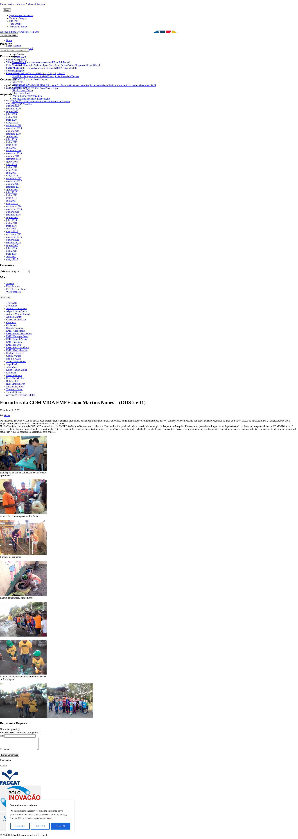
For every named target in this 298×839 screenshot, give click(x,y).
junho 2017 (11, 195)
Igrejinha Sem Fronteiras (21, 15)
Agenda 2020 (19, 56)
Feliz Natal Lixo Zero (16, 65)
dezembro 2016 (13, 206)
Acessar (10, 283)
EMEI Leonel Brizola (16, 339)
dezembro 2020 (13, 100)
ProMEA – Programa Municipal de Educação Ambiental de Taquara (45, 76)
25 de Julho (12, 305)
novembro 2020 (14, 103)
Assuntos (5, 297)
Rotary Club (12, 381)
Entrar (3, 4)
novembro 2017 (14, 181)
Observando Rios (20, 93)
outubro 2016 (12, 212)
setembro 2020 (13, 108)
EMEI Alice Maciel (15, 330)
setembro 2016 (13, 214)
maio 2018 (11, 170)
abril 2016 (11, 228)
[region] (40, 816)
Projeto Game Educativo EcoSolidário (31, 98)
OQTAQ (13, 21)
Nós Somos (18, 54)
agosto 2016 (12, 217)
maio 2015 (11, 253)
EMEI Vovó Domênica (17, 347)
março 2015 (12, 259)
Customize (20, 826)
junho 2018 (11, 167)
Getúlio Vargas (13, 356)
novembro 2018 (14, 153)
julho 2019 (11, 139)
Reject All (40, 826)
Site (2, 736)
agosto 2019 (12, 136)
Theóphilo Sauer (14, 389)
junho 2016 (11, 223)
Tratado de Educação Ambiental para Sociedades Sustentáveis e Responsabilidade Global (56, 65)
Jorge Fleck (12, 364)
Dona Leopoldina (14, 328)
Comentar (5, 749)
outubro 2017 (12, 184)
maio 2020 (11, 119)
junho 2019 (11, 142)
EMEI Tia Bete (13, 344)
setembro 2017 (13, 186)
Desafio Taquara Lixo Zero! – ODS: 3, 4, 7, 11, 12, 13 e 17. (35, 73)
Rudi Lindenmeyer (15, 383)
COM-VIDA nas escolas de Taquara (30, 79)
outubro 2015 (12, 239)
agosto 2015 (12, 245)
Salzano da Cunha (15, 386)
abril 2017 (11, 200)
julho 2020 (11, 114)
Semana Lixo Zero (15, 70)
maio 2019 (11, 145)
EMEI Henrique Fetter (17, 336)
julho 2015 (11, 248)
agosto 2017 (12, 189)
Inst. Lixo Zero (13, 358)
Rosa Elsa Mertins (15, 378)
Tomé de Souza (13, 392)
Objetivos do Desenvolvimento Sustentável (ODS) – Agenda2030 (44, 68)
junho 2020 (11, 117)
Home (9, 40)
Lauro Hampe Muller (16, 369)
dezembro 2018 (13, 150)
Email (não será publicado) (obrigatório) (19, 732)
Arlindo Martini (14, 316)
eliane (7, 415)
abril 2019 (11, 147)
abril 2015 (11, 256)
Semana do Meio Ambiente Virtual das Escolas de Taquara (41, 101)
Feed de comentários (16, 289)
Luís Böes (11, 372)
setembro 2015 (13, 242)
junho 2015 (11, 251)
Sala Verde (17, 82)
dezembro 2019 (13, 125)
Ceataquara (11, 325)
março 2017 (12, 203)
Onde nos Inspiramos (16, 59)
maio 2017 (11, 198)
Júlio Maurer (12, 367)
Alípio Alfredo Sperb (16, 311)
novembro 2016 (14, 209)
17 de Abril (11, 303)
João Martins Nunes (16, 361)
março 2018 (12, 175)
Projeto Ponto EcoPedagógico (27, 96)
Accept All (60, 826)
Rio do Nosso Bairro (22, 90)
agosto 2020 (12, 111)
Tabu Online (15, 23)
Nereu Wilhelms (14, 375)
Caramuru (11, 322)
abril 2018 (11, 172)
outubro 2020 (12, 105)
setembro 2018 (13, 159)
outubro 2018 (12, 156)
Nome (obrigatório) (9, 729)
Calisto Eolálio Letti (16, 319)
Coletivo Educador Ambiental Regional (19, 32)
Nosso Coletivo (13, 45)
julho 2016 (11, 220)
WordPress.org (13, 292)
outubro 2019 (12, 131)
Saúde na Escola (14, 68)
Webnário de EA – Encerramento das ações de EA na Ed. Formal (38, 62)
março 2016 (12, 231)
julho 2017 (11, 192)
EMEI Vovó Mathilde (16, 350)
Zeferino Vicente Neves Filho (20, 395)
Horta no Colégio (17, 18)
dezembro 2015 (13, 234)
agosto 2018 (12, 161)
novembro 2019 (14, 128)
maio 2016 (11, 225)
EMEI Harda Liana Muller (19, 333)
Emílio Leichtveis (14, 353)
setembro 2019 (13, 133)
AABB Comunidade (16, 308)
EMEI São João (14, 342)
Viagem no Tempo (18, 26)
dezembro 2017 (13, 178)
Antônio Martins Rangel (18, 314)
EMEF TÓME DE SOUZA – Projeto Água (36, 88)
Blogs (6, 10)
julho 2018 (11, 164)
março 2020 (12, 122)
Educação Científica (22, 104)
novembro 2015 (14, 237)
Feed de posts (13, 286)
